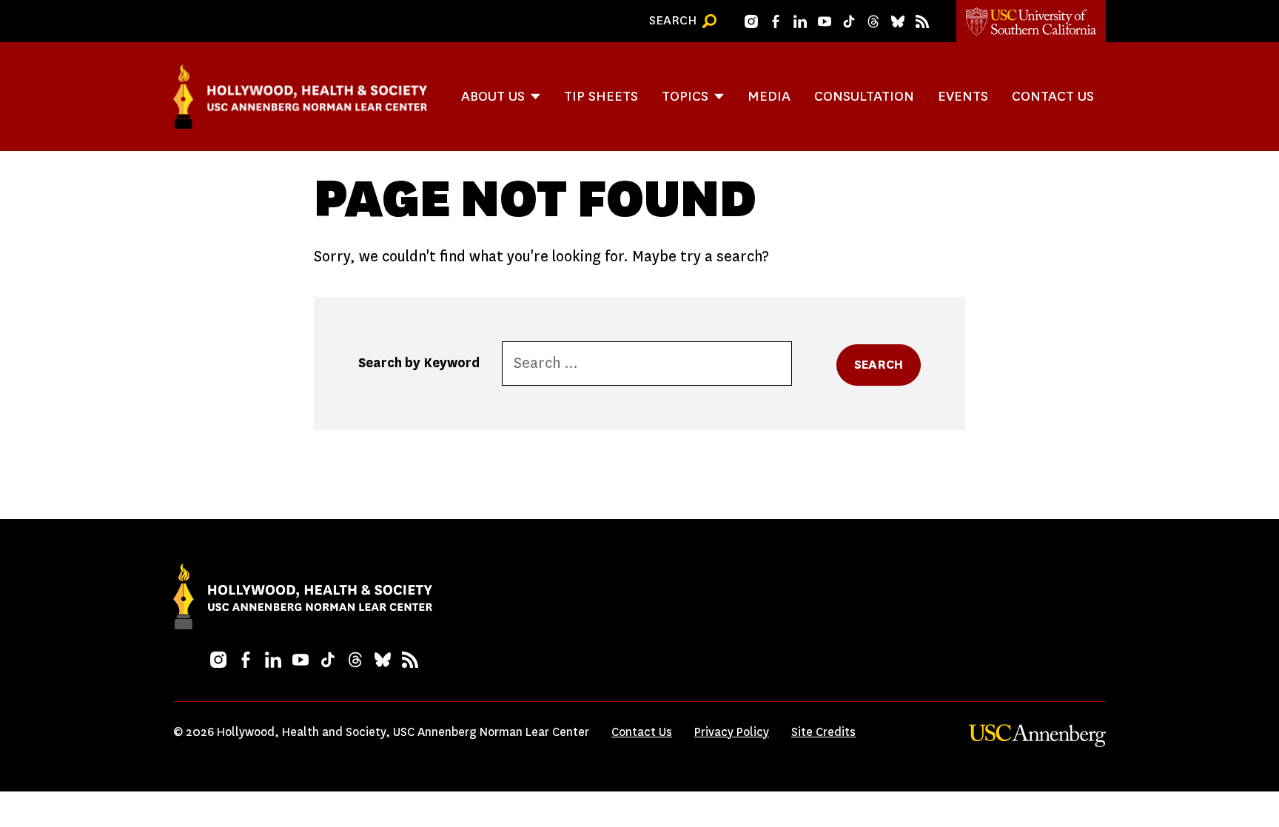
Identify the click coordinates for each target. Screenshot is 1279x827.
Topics (685, 96)
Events (963, 96)
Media (769, 96)
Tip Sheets (601, 96)
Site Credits (823, 732)
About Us (493, 96)
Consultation (864, 96)
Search (878, 364)
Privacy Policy (731, 732)
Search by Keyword (419, 363)
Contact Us (1053, 96)
